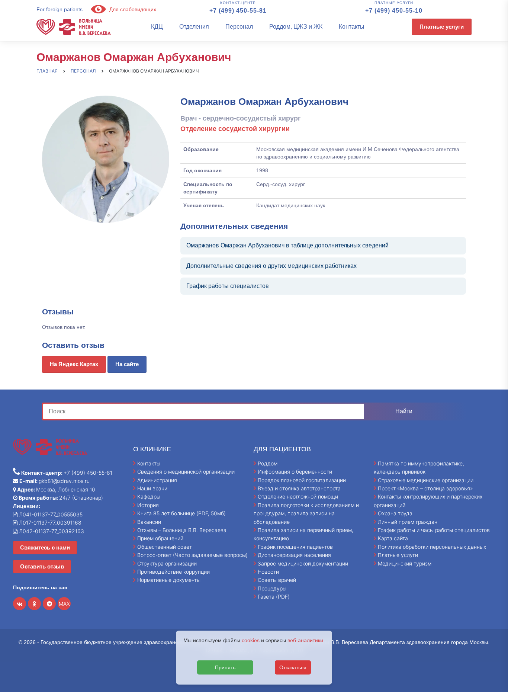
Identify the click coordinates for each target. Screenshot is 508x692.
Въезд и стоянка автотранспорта (299, 488)
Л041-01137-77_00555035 (50, 514)
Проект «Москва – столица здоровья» (425, 488)
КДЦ (157, 26)
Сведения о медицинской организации (186, 471)
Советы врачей (277, 580)
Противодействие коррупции (173, 571)
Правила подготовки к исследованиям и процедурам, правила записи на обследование (306, 513)
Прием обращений (160, 538)
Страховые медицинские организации (425, 480)
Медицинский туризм (404, 563)
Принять (225, 667)
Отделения (194, 26)
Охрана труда (395, 513)
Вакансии (149, 522)
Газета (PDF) (274, 596)
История (148, 505)
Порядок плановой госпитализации (302, 480)
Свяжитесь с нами (45, 547)
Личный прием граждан (407, 522)
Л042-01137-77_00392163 (50, 531)
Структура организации (167, 563)
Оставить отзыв (42, 566)
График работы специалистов (227, 286)
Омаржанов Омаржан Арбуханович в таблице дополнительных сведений (287, 245)
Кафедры (148, 496)
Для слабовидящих (132, 9)
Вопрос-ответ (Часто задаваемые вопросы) (192, 555)
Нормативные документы (168, 580)
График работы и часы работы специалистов (434, 530)
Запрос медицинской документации (303, 563)
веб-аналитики (305, 640)
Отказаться (292, 667)
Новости (268, 571)
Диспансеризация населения (294, 555)
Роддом (267, 463)
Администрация (157, 480)
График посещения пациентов (295, 547)
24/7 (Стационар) (60, 497)
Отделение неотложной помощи (298, 496)
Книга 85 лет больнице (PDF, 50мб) (181, 513)
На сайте (127, 364)
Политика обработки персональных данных (432, 547)
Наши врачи (152, 488)
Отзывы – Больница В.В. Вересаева (181, 530)
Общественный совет (164, 547)
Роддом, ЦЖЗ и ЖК (295, 26)
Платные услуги (441, 26)
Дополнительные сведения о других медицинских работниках (271, 266)
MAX (64, 603)
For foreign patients (59, 9)
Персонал (239, 26)
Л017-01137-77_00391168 (49, 522)
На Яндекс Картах (74, 364)
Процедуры (272, 588)
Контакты (351, 26)
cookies (251, 640)
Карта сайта (393, 538)
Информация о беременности (295, 471)
